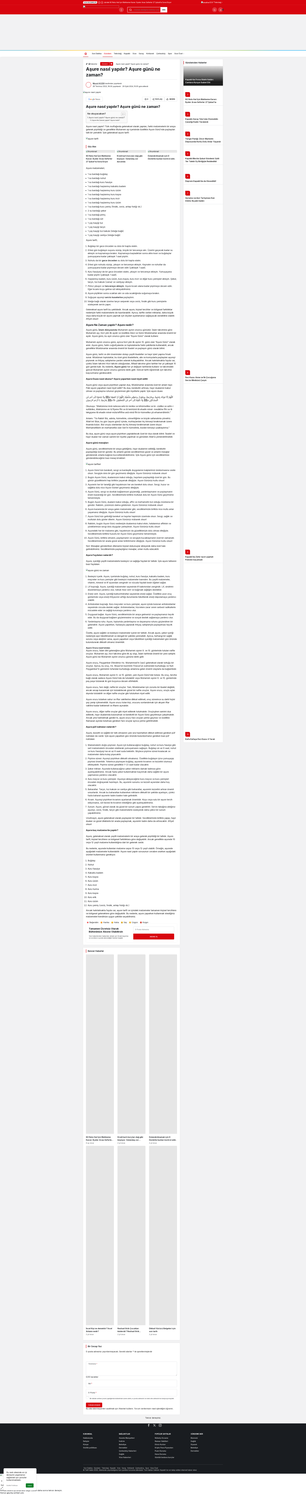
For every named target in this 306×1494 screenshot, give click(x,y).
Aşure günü (120, 366)
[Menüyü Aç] (121, 9)
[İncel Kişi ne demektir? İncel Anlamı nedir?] (100, 1240)
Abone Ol (154, 937)
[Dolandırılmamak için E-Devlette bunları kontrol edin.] (162, 156)
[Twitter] (154, 1425)
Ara (163, 10)
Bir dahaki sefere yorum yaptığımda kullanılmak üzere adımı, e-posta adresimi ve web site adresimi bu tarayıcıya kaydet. (132, 1398)
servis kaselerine (114, 297)
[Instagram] (160, 1425)
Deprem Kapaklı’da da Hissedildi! (200, 181)
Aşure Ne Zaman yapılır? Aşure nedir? (106, 120)
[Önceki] (99, 2)
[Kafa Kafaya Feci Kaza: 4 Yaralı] (203, 652)
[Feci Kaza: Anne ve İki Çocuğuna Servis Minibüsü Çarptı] (203, 293)
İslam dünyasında (107, 330)
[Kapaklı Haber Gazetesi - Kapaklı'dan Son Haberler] (101, 9)
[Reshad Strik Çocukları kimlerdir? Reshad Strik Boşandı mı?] (131, 1240)
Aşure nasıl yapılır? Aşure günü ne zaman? (107, 118)
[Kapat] (1, 1480)
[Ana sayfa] (85, 53)
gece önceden (109, 260)
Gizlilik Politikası (12, 1485)
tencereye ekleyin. (115, 286)
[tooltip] (2, 1487)
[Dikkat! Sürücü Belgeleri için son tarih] (163, 1240)
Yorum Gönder (94, 1405)
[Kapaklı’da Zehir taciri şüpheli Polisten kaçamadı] (203, 473)
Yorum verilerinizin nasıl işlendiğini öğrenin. (153, 1408)
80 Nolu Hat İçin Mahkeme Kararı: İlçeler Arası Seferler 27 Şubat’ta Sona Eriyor (201, 102)
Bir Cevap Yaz (95, 1346)
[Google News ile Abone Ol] (94, 99)
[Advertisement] (153, 32)
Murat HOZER (99, 83)
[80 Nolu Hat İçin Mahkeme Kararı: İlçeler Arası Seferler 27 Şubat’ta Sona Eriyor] (100, 156)
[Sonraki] (102, 2)
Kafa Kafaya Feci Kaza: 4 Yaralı (200, 739)
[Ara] (214, 9)
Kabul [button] (30, 1485)
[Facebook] (148, 1425)
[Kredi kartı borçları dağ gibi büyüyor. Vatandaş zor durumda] (131, 156)
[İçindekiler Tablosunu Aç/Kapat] (122, 114)
